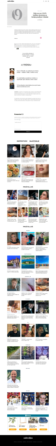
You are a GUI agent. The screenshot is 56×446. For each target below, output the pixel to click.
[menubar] (46, 1)
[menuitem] (46, 1)
